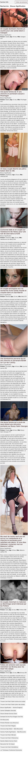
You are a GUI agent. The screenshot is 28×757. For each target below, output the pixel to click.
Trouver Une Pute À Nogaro (8, 726)
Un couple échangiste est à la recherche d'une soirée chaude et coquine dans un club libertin (13, 290)
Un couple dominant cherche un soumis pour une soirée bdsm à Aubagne (12, 31)
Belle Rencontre (18, 729)
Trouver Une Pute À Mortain (8, 735)
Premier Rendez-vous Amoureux (9, 722)
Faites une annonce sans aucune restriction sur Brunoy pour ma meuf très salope (13, 667)
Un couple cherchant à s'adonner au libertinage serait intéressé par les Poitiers (13, 604)
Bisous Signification (5, 707)
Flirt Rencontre (4, 719)
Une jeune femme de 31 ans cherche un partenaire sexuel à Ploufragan (12, 94)
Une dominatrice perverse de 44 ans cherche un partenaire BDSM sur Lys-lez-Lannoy (13, 360)
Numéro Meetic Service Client (8, 741)
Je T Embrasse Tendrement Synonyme (11, 750)
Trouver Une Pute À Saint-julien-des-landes (12, 704)
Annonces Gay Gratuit (6, 729)
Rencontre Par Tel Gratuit (7, 744)
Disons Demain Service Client (8, 713)
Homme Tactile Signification (8, 732)
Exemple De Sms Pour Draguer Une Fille (11, 716)
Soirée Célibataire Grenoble (8, 710)
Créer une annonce (21, 2)
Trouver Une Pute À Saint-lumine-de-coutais (12, 701)
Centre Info (4, 2)
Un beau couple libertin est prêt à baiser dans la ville (13, 170)
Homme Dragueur (17, 707)
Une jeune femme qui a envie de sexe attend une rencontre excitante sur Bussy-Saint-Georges (14, 424)
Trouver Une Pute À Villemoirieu (9, 738)
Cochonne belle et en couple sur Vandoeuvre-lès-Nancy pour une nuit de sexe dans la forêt (13, 232)
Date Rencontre (21, 732)
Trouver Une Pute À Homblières (9, 747)
